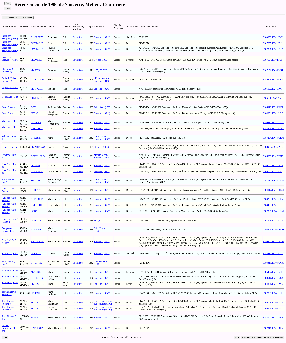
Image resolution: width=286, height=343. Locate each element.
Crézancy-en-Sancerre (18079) (102, 137)
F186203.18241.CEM (273, 199)
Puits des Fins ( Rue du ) (9, 199)
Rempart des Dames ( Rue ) (8, 229)
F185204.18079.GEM (273, 137)
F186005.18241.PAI (272, 89)
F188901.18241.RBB (273, 317)
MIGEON (36, 180)
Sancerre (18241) (102, 37)
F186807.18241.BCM (273, 241)
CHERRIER (37, 171)
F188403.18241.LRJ (272, 205)
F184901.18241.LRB (273, 113)
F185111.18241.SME (273, 98)
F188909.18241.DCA (273, 37)
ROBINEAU (37, 190)
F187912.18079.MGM (273, 180)
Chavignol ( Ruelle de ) (7, 70)
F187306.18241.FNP (273, 49)
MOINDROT (37, 272)
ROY (33, 107)
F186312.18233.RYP (273, 107)
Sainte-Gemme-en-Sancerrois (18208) (103, 302)
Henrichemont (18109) (100, 262)
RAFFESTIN (37, 328)
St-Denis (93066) (102, 147)
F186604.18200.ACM (273, 229)
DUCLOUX (37, 37)
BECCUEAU (37, 241)
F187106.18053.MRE (273, 70)
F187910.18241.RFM (273, 328)
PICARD (35, 165)
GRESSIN (36, 137)
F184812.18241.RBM (273, 190)
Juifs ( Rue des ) (9, 107)
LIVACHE (36, 122)
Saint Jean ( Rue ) (10, 253)
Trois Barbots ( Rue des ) (9, 302)
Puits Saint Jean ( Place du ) (10, 220)
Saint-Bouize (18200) (100, 229)
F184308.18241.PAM (273, 284)
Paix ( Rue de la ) (10, 147)
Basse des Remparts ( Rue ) (10, 37)
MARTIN (35, 70)
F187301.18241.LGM (273, 211)
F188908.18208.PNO (273, 308)
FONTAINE (37, 43)
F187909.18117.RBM (273, 220)
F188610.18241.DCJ (273, 278)
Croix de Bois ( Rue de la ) (9, 79)
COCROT (36, 253)
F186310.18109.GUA (273, 262)
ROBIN (34, 317)
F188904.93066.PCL (273, 147)
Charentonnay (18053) (100, 70)
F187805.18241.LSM (273, 293)
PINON (34, 302)
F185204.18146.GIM (273, 79)
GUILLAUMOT (39, 79)
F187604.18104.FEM (273, 59)
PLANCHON (37, 89)
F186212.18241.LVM (273, 122)
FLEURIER (36, 59)
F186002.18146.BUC (273, 156)
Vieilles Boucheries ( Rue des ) (10, 328)
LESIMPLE (36, 293)
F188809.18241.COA (273, 128)
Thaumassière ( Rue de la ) (9, 293)
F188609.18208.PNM (273, 302)
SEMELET (36, 98)
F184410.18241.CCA (273, 253)
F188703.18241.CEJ (272, 171)
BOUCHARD (38, 156)
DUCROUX (37, 278)
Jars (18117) (99, 220)
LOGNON (36, 211)
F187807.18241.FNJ (272, 43)
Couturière (78, 37)
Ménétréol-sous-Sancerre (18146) (102, 79)
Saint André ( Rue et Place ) (10, 241)
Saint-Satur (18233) (103, 107)
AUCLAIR (36, 229)
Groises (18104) (101, 59)
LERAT (34, 113)
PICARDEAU (38, 147)
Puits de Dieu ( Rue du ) (9, 190)
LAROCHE (36, 205)
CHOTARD (37, 128)
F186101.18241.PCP (273, 165)
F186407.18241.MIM (273, 272)
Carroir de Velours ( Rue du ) (10, 60)
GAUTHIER (37, 262)
